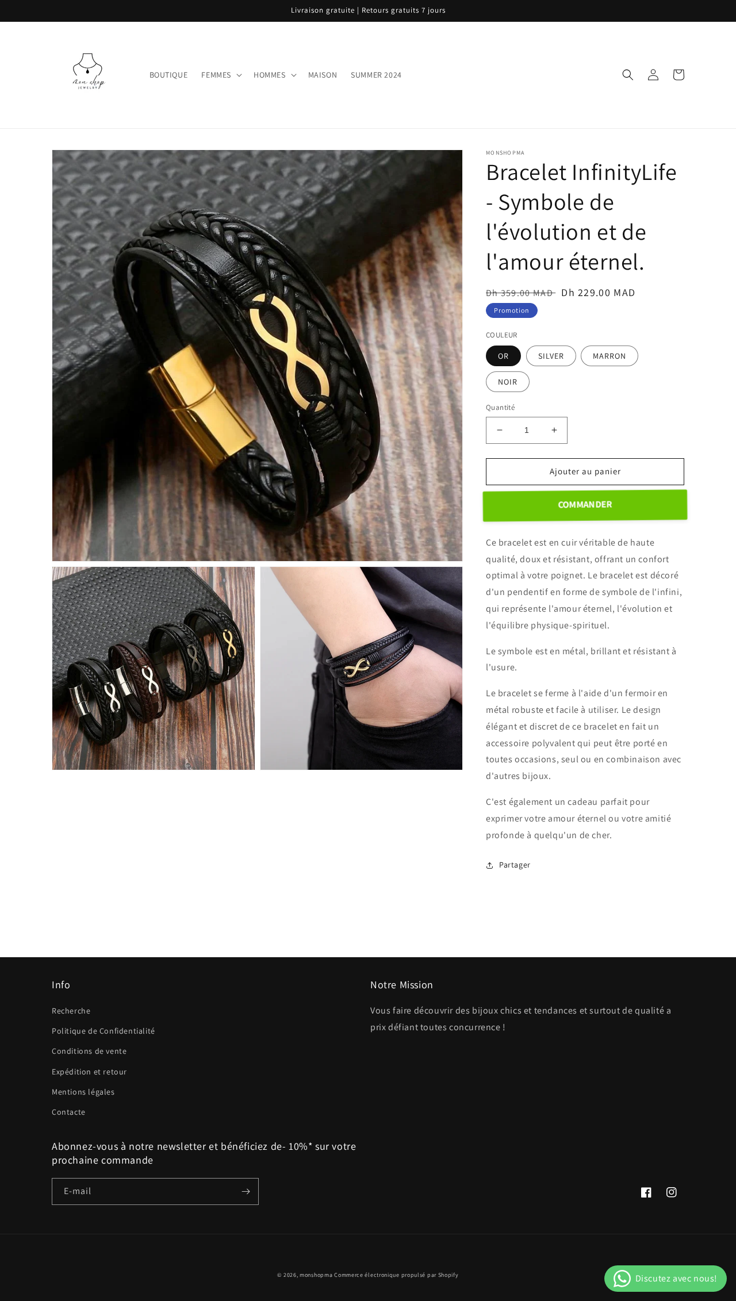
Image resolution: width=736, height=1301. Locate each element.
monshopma (316, 1275)
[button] (220, 75)
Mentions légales (83, 1092)
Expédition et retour (89, 1071)
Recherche (71, 1011)
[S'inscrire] (245, 1191)
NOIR (508, 382)
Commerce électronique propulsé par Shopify (396, 1275)
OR (503, 356)
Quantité (500, 407)
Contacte (69, 1112)
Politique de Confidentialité (103, 1031)
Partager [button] (515, 864)
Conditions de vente (89, 1051)
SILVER (551, 356)
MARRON (609, 356)
